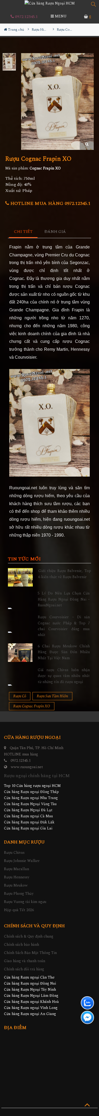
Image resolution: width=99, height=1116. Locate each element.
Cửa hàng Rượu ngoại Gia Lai (28, 828)
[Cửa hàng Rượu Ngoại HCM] (50, 3)
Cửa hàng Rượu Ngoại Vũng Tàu (30, 804)
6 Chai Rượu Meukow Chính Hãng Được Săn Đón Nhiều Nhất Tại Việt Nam (64, 652)
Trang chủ (15, 29)
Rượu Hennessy (16, 877)
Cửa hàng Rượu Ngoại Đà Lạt (28, 810)
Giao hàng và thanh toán (24, 961)
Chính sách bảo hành (21, 944)
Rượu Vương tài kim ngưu (25, 902)
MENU (60, 16)
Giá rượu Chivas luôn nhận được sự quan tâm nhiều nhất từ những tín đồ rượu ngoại (64, 676)
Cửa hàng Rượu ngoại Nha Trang (31, 798)
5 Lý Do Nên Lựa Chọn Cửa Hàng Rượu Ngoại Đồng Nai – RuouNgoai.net (64, 599)
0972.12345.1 (26, 16)
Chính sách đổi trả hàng (24, 969)
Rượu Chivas (14, 852)
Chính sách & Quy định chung (28, 936)
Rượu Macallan (16, 869)
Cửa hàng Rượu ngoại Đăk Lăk (29, 822)
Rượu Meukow (16, 885)
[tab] (23, 232)
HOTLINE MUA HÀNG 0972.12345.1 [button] (50, 203)
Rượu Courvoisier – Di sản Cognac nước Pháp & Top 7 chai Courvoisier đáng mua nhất (64, 626)
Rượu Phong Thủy (19, 893)
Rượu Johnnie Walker (22, 861)
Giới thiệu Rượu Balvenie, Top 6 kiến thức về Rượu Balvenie (64, 573)
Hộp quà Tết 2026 (19, 910)
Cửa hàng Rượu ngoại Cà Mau (28, 816)
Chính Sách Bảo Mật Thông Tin (30, 953)
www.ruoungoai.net (27, 767)
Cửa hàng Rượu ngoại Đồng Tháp (31, 792)
